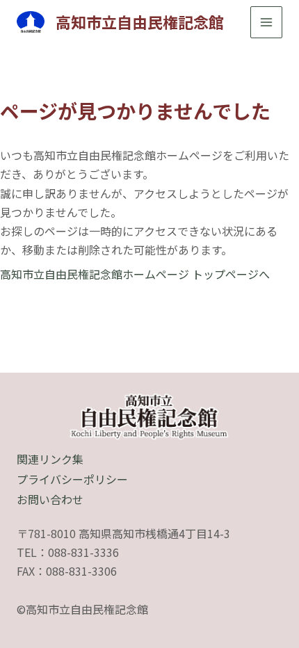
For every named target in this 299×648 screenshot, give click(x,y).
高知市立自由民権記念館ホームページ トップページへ (135, 274)
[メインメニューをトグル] (266, 22)
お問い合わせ (50, 499)
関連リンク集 (50, 459)
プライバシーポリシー (72, 479)
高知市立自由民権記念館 (140, 21)
